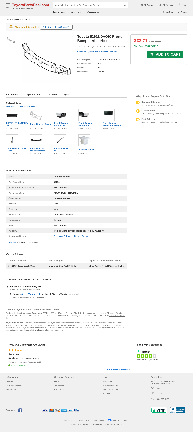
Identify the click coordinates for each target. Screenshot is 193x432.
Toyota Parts (59, 12)
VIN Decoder (11, 389)
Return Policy (81, 236)
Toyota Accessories (110, 385)
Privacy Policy (98, 420)
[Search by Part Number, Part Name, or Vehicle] (125, 5)
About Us (10, 382)
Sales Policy (69, 420)
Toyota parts (39, 330)
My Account (59, 382)
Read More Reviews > (120, 369)
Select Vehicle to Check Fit (56, 27)
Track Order (59, 385)
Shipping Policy (62, 236)
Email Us (159, 388)
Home (8, 19)
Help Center (182, 12)
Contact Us (168, 12)
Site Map (106, 393)
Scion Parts (76, 12)
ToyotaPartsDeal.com (15, 323)
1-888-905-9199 (162, 399)
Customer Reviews (14, 385)
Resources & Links (110, 389)
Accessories (93, 12)
